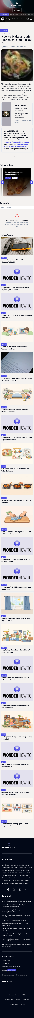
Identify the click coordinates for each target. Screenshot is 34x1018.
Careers (8, 970)
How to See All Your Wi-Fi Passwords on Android (16, 901)
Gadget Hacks (14, 14)
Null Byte (30, 14)
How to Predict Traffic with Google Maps (14, 920)
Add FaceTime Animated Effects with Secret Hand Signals (15, 924)
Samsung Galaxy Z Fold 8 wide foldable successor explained (15, 793)
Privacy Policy (6, 960)
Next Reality (23, 14)
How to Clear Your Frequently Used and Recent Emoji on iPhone (16, 935)
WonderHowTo (5, 14)
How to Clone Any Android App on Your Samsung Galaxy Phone (14, 911)
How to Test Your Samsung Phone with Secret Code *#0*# (16, 929)
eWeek (18, 1000)
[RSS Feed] (26, 889)
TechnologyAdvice (20, 995)
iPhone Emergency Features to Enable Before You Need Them (15, 679)
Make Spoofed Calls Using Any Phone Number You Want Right (16, 940)
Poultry (17, 10)
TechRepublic (9, 1000)
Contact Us (5, 963)
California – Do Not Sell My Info (11, 967)
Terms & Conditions (8, 957)
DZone (23, 1004)
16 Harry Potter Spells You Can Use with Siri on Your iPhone (16, 916)
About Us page (23, 883)
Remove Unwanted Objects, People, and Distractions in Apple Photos (14, 905)
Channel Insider (13, 1004)
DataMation (26, 1000)
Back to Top (7, 981)
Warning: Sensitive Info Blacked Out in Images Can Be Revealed (16, 945)
